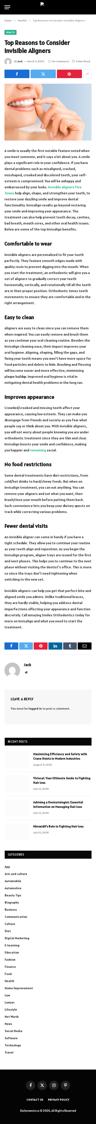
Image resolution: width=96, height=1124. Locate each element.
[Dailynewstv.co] (48, 7)
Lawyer (10, 1002)
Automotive (13, 888)
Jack (20, 61)
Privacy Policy (58, 1099)
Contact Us (35, 1099)
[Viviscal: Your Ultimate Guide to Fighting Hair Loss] (17, 783)
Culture (10, 924)
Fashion (10, 960)
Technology (13, 1045)
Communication (16, 917)
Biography (12, 902)
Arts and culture (16, 874)
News (8, 1024)
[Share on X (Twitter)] (43, 74)
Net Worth (12, 1017)
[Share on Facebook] (16, 74)
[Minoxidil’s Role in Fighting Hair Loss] (17, 832)
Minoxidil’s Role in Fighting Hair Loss (58, 826)
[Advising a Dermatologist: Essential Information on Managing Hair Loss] (17, 808)
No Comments (60, 61)
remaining (38, 450)
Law (7, 995)
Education (12, 952)
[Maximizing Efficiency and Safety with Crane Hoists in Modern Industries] (17, 759)
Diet (8, 931)
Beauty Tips (13, 895)
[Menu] (7, 7)
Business (11, 910)
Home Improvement (19, 988)
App (7, 867)
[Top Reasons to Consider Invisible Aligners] (48, 112)
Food (8, 974)
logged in (35, 708)
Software (11, 1038)
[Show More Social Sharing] (87, 74)
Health (10, 32)
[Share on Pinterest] (69, 74)
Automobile (13, 881)
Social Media (13, 1031)
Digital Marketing (17, 938)
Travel (9, 1052)
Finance (10, 967)
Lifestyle (11, 1010)
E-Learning (12, 945)
